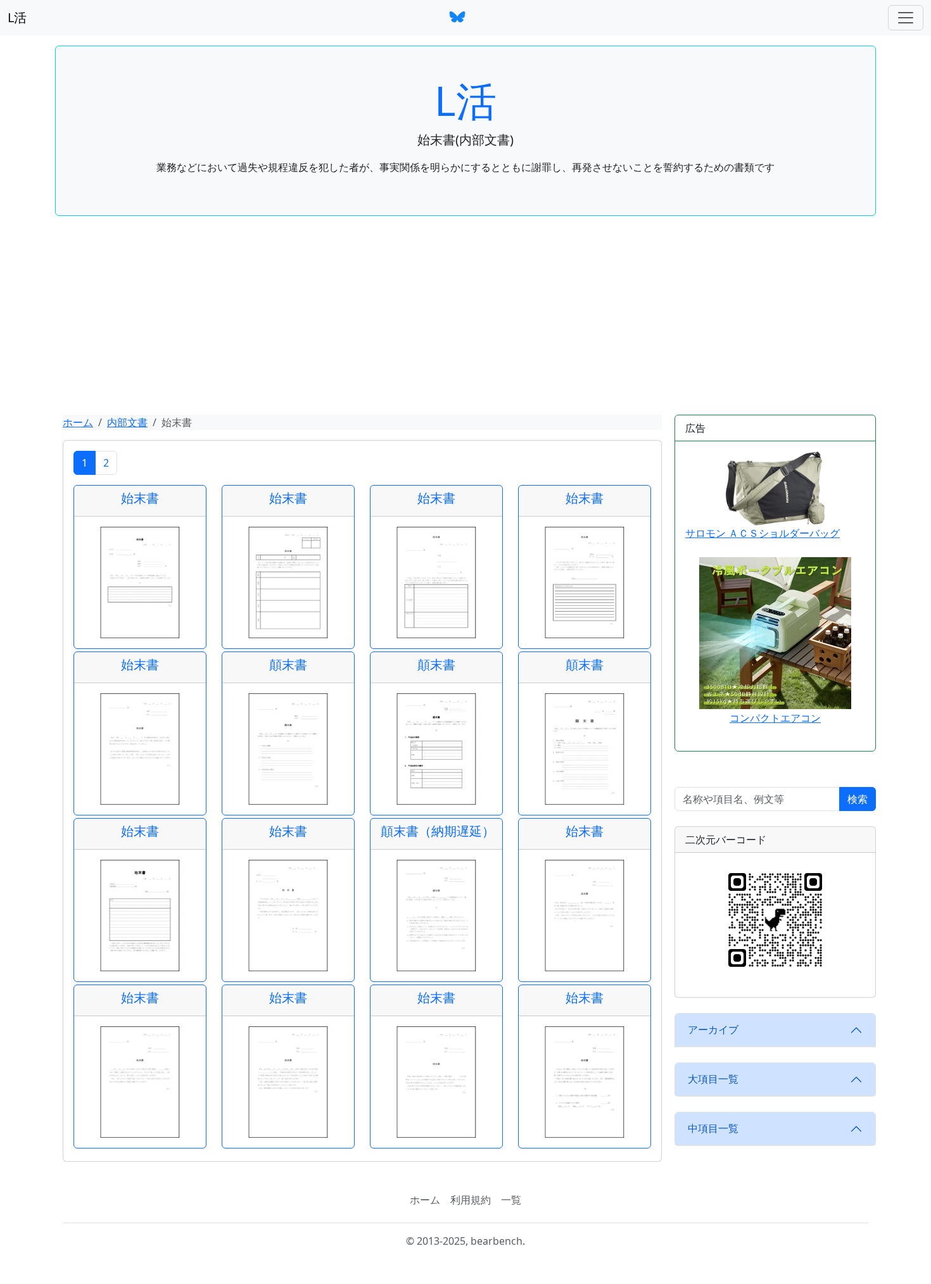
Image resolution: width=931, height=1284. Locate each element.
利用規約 (470, 1200)
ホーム (78, 422)
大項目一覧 (713, 1079)
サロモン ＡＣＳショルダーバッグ (762, 533)
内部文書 (127, 422)
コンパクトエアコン (775, 718)
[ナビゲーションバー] (905, 17)
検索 (857, 799)
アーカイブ (713, 1029)
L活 (17, 17)
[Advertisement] (466, 319)
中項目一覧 (713, 1128)
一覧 (511, 1200)
